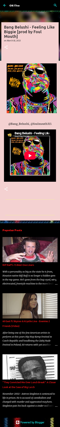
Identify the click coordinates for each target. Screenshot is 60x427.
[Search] (55, 5)
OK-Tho (14, 5)
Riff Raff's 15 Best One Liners (18, 265)
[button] (6, 47)
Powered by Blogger (32, 422)
